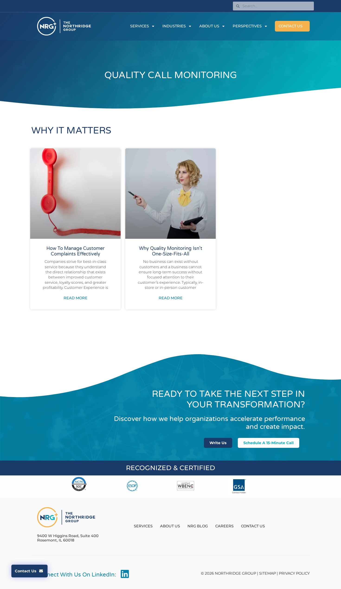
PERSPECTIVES (247, 26)
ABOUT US (209, 26)
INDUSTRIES (174, 26)
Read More (75, 298)
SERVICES (139, 26)
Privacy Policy (294, 573)
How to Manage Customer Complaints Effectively (75, 251)
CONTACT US (290, 26)
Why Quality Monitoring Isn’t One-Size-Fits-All (170, 251)
